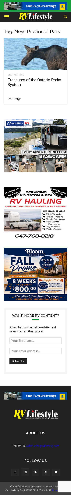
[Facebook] (15, 472)
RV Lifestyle (14, 99)
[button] (6, 17)
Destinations (16, 75)
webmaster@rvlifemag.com (42, 445)
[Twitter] (46, 472)
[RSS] (35, 472)
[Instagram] (25, 472)
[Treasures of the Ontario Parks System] (35, 54)
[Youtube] (56, 472)
